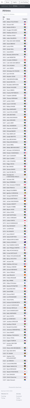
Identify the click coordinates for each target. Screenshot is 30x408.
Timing (3, 398)
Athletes (15, 6)
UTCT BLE (2, 2)
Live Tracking (24, 2)
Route (10, 6)
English (15, 2)
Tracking (3, 396)
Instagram (19, 400)
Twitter (18, 398)
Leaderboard (4, 6)
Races (7, 2)
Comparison (21, 6)
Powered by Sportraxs (15, 387)
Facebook (19, 396)
